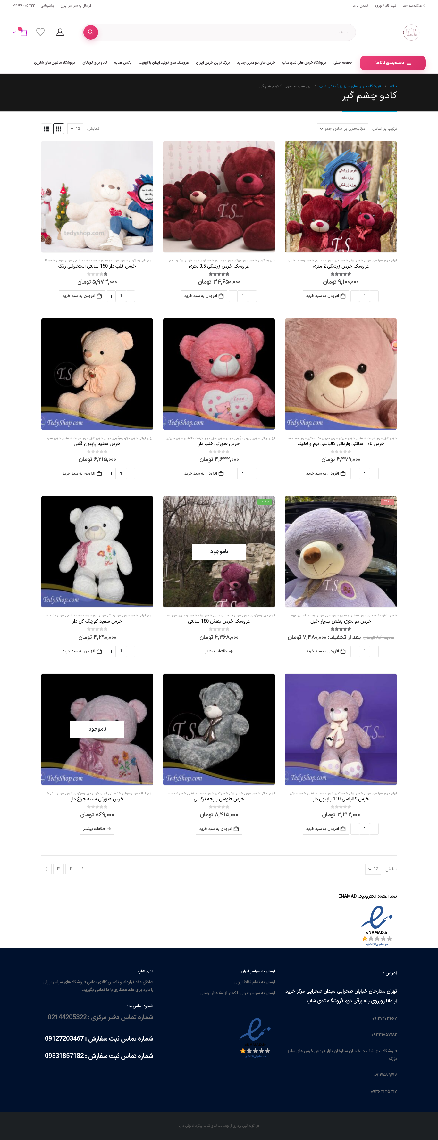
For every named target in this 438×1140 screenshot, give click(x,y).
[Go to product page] (341, 196)
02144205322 (23, 6)
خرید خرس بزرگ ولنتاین (184, 260)
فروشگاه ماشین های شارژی (54, 63)
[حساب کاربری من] (60, 32)
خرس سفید (56, 615)
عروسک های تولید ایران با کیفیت (164, 63)
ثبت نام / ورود (385, 6)
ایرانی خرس (260, 438)
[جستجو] (90, 32)
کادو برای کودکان (94, 63)
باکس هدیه (123, 63)
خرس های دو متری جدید (256, 63)
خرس (368, 260)
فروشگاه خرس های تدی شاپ (304, 63)
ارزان (394, 260)
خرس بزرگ (356, 260)
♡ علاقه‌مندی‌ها (414, 6)
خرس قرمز (207, 260)
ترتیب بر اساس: (384, 129)
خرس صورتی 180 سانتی (323, 438)
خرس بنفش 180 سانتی (382, 615)
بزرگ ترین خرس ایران (213, 63)
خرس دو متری (324, 260)
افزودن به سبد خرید (322, 296)
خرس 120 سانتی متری (227, 615)
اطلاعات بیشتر (216, 651)
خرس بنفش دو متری (353, 615)
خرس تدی (341, 260)
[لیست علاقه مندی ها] (40, 32)
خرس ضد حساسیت (294, 438)
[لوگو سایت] (411, 32)
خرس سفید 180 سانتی (46, 438)
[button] (58, 128)
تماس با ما (360, 6)
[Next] (46, 869)
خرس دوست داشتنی (301, 260)
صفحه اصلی (342, 63)
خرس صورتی (64, 260)
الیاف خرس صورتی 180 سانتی (127, 793)
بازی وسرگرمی (381, 260)
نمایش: (93, 129)
